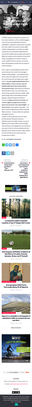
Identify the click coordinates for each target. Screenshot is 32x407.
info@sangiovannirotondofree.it (19, 384)
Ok (16, 404)
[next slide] (28, 348)
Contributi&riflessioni (10, 14)
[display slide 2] (27, 360)
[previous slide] (4, 348)
